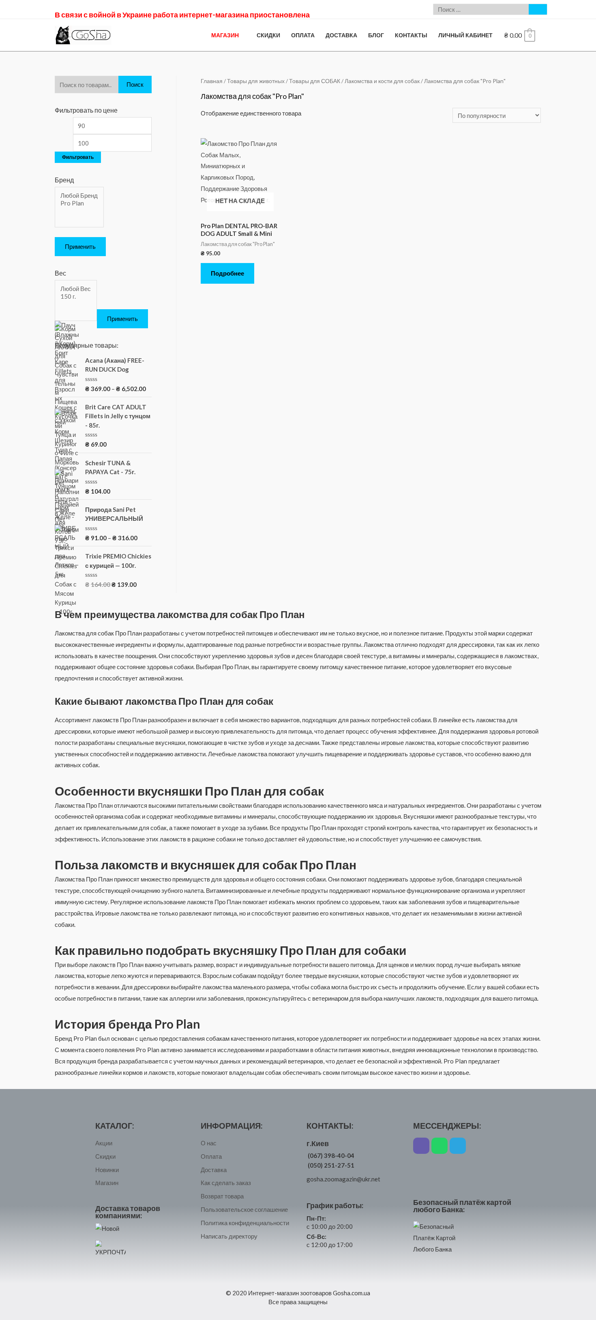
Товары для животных (256, 80)
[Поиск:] (481, 9)
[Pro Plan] (79, 203)
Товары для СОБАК (314, 80)
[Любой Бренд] (79, 195)
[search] (481, 9)
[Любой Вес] (76, 289)
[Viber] (421, 1146)
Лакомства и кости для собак (382, 80)
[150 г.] (76, 296)
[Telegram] (458, 1146)
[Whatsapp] (439, 1146)
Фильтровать (78, 157)
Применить (80, 246)
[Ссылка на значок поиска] (538, 9)
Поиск (135, 84)
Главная (212, 80)
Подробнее (227, 273)
